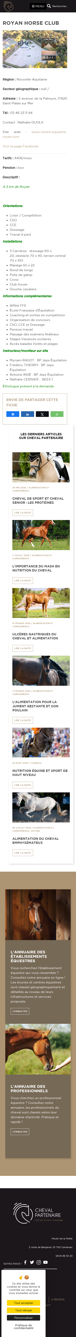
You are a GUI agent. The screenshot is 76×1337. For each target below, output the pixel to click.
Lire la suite (22, 512)
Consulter (20, 1011)
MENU (39, 6)
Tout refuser (23, 1310)
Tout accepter (23, 1302)
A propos (58, 1299)
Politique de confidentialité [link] (23, 1327)
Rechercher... (60, 6)
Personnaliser (23, 1317)
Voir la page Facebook (20, 146)
